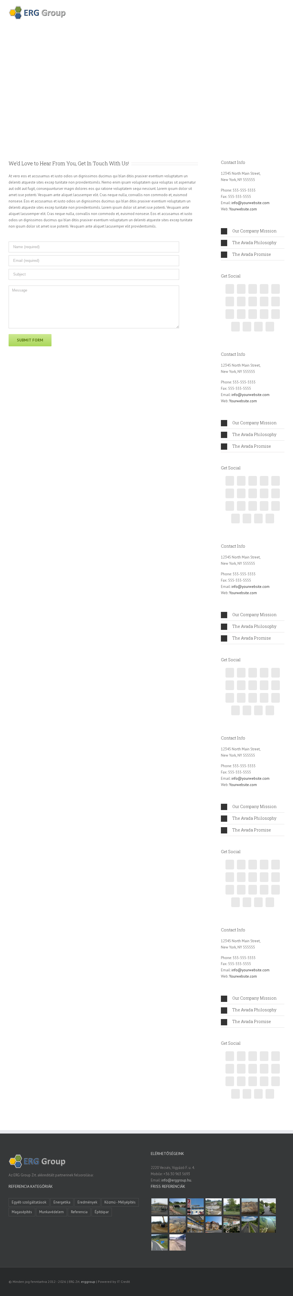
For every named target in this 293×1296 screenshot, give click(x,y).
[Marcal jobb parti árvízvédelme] (159, 1224)
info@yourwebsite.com (250, 202)
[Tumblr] (275, 301)
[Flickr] (235, 326)
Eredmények (87, 1202)
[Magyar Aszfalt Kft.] (231, 1224)
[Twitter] (252, 289)
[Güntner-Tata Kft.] (195, 1224)
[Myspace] (258, 326)
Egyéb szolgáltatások (29, 1202)
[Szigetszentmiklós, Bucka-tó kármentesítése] (231, 1206)
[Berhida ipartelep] (249, 1206)
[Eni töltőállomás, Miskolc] (159, 1206)
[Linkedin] (252, 301)
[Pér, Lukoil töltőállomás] (195, 1206)
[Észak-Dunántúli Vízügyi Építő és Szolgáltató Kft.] (267, 1224)
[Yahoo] (241, 314)
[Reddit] (229, 314)
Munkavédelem (51, 1211)
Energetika (62, 1202)
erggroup (88, 1281)
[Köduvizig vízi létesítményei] (213, 1206)
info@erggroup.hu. (176, 1180)
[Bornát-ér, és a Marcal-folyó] (267, 1206)
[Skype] (270, 326)
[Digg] (275, 314)
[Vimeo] (264, 289)
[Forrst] (247, 326)
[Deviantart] (252, 314)
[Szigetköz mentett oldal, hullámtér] (177, 1206)
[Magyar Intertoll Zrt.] (249, 1224)
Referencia (79, 1211)
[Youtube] (264, 314)
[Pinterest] (275, 289)
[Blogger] (264, 301)
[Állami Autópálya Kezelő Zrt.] (159, 1242)
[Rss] (241, 289)
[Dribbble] (229, 301)
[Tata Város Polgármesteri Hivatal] (213, 1224)
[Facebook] (229, 289)
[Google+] (241, 301)
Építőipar (102, 1211)
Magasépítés (22, 1211)
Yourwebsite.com (243, 209)
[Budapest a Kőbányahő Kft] (177, 1242)
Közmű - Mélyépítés (120, 1202)
